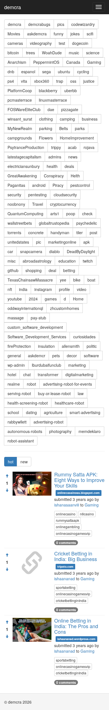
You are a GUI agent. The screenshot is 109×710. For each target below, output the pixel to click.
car (10, 251)
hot (10, 461)
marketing (77, 365)
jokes (75, 33)
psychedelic (86, 223)
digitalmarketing (79, 374)
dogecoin (80, 43)
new (24, 461)
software (91, 355)
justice (88, 81)
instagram (43, 289)
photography (60, 431)
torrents (14, 232)
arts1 (54, 213)
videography (41, 43)
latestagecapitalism (24, 157)
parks (80, 128)
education (67, 261)
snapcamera (31, 251)
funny (58, 33)
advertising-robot (48, 422)
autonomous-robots (25, 431)
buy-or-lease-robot (54, 393)
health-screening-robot (28, 403)
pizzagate (69, 109)
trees (30, 52)
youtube (15, 299)
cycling (83, 71)
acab (72, 147)
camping (67, 119)
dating (31, 412)
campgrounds (20, 138)
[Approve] (7, 476)
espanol (28, 71)
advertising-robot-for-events (67, 384)
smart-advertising (85, 412)
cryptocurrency (63, 204)
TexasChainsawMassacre (30, 280)
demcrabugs (39, 24)
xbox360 (41, 81)
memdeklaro (90, 431)
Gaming (94, 62)
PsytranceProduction (26, 147)
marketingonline (62, 242)
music (74, 52)
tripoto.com (65, 566)
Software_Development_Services (37, 336)
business (90, 119)
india (23, 289)
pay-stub (38, 317)
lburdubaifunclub (46, 365)
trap (59, 81)
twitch (88, 261)
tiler (79, 232)
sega (46, 71)
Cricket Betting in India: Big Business (75, 556)
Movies (14, 33)
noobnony (16, 204)
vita (24, 81)
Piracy (58, 185)
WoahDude (52, 52)
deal (52, 270)
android (39, 185)
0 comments (66, 542)
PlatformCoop (20, 90)
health (52, 166)
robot (31, 384)
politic (92, 346)
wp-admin (16, 365)
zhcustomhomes (64, 308)
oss (73, 81)
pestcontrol (80, 185)
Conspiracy (54, 175)
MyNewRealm (20, 128)
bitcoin (13, 52)
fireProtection (19, 346)
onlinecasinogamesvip (73, 533)
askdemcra (37, 33)
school (13, 412)
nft (10, 289)
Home (78, 299)
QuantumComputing (25, 213)
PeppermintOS (46, 62)
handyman (60, 232)
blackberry (48, 90)
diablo (54, 251)
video (81, 289)
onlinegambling (68, 526)
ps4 (11, 81)
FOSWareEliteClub (24, 109)
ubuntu (64, 71)
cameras (15, 43)
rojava (89, 147)
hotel (12, 374)
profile (64, 289)
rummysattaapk (67, 520)
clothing (46, 119)
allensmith (71, 346)
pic (38, 242)
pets (56, 355)
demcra (12, 7)
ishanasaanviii (66, 505)
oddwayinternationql (25, 308)
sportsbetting (65, 587)
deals (69, 166)
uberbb (70, 90)
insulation (46, 346)
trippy (56, 147)
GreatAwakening (22, 175)
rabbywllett (17, 422)
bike (76, 280)
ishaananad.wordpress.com (76, 639)
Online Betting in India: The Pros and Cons (76, 626)
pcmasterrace (20, 100)
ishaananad (64, 578)
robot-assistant (21, 441)
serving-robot (19, 393)
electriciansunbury (24, 166)
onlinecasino (65, 513)
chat (27, 374)
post (93, 232)
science (92, 52)
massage (16, 317)
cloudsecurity (65, 194)
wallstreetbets (20, 223)
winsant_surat (20, 119)
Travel (37, 204)
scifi (90, 33)
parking (45, 128)
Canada (73, 62)
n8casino (87, 513)
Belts (63, 128)
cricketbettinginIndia (71, 600)
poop (70, 213)
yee (63, 280)
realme (14, 384)
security (14, 194)
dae (51, 109)
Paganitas (16, 185)
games (51, 299)
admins (54, 157)
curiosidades (84, 336)
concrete (36, 232)
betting (69, 270)
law (81, 393)
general (14, 355)
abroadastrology (37, 261)
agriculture (53, 412)
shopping (33, 270)
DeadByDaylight (81, 251)
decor (72, 355)
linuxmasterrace (53, 100)
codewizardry (83, 24)
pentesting (37, 194)
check (87, 213)
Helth (75, 175)
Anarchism (17, 62)
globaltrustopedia (54, 223)
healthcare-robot (69, 403)
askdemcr (36, 355)
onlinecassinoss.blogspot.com (78, 493)
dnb (11, 71)
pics (60, 24)
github (13, 270)
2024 (33, 299)
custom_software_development (35, 327)
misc (12, 261)
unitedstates (18, 242)
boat (91, 280)
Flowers (46, 138)
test (62, 43)
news (72, 157)
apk (86, 242)
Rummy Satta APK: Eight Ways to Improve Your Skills (79, 480)
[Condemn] (7, 490)
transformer (48, 374)
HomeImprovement (77, 138)
